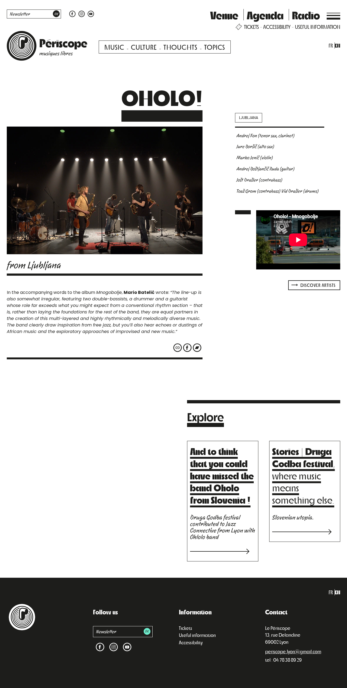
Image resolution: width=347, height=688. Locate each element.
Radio (306, 14)
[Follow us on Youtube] (90, 13)
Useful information (197, 635)
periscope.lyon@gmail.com (293, 651)
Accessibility (191, 642)
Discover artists (317, 285)
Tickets (185, 628)
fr (331, 45)
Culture (144, 47)
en (337, 45)
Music (114, 47)
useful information (317, 27)
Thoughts (180, 47)
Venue (224, 14)
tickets (251, 27)
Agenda (265, 14)
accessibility (277, 27)
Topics (214, 47)
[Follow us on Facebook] (72, 13)
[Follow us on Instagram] (81, 13)
